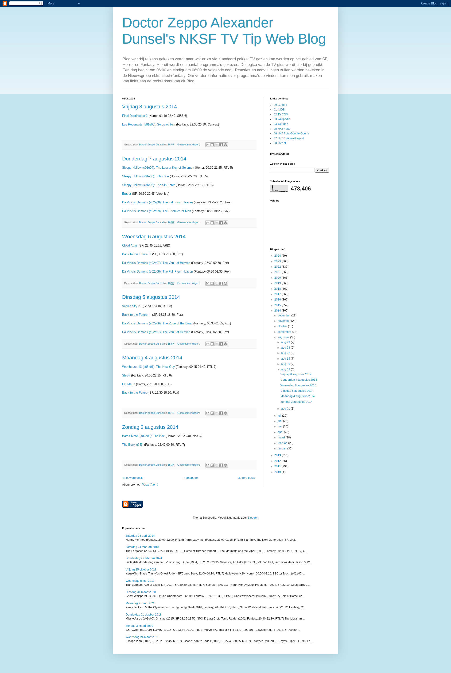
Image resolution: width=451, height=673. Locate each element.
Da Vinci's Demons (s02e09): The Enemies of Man (156, 211)
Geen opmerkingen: (189, 144)
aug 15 (286, 358)
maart (282, 437)
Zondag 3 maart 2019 (139, 625)
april (281, 432)
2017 (278, 294)
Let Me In (128, 384)
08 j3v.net (280, 143)
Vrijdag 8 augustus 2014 (149, 107)
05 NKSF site (282, 128)
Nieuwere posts (133, 477)
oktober (283, 326)
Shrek (126, 375)
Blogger (252, 517)
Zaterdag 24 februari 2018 (142, 547)
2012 (278, 461)
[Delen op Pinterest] (225, 144)
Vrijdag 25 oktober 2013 (141, 569)
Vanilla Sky (129, 306)
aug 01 (286, 408)
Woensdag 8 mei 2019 (140, 580)
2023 (278, 261)
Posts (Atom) (150, 484)
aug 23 (286, 347)
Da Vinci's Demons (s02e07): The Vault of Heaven (156, 263)
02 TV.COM (281, 114)
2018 (278, 288)
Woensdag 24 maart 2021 (142, 637)
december (284, 315)
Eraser (127, 193)
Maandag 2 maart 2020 (141, 603)
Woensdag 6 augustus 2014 (154, 237)
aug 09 (286, 364)
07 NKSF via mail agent (289, 138)
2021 (278, 272)
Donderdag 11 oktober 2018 (144, 614)
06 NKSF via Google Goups (291, 133)
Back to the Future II (136, 314)
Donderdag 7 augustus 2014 (154, 159)
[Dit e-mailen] (207, 144)
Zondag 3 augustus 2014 (150, 427)
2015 (278, 305)
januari (282, 448)
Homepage (190, 477)
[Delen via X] (216, 144)
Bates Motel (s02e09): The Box (144, 436)
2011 (278, 466)
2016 (278, 299)
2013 (278, 455)
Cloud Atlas (130, 245)
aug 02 (286, 369)
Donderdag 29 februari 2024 (144, 558)
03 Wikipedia (282, 119)
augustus (284, 337)
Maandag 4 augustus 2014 (152, 358)
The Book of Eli (132, 444)
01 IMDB (279, 109)
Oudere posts (246, 477)
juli (280, 415)
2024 (278, 255)
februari (283, 443)
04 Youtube (281, 124)
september (285, 332)
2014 (278, 310)
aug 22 (286, 353)
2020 (278, 277)
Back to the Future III (136, 254)
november (284, 321)
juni (280, 421)
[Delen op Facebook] (221, 144)
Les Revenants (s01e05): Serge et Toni (148, 124)
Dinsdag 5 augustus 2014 (151, 297)
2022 (278, 266)
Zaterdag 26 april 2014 (140, 535)
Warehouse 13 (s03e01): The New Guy (148, 367)
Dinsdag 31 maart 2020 (141, 592)
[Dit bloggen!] (212, 144)
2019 (278, 283)
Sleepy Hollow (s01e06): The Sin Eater (148, 185)
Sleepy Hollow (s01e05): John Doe (146, 176)
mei (280, 426)
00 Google (280, 104)
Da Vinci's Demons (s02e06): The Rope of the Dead (157, 323)
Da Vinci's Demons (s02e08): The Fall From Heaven (157, 202)
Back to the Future (135, 392)
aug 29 (286, 342)
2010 (278, 472)
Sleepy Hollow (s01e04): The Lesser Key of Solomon (158, 167)
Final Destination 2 (135, 116)
